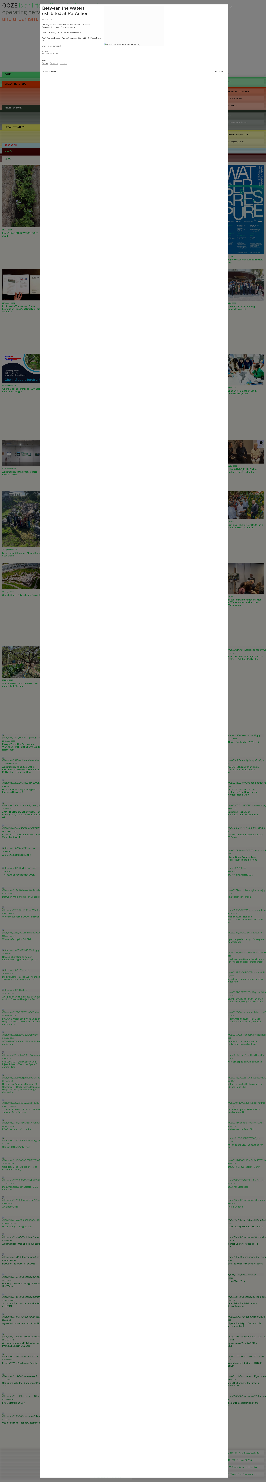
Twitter (45, 63)
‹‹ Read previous (50, 71)
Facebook (54, 63)
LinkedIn (63, 63)
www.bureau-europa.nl (51, 46)
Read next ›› (220, 71)
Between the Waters (50, 54)
